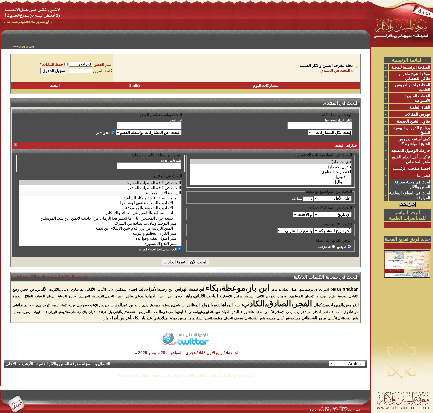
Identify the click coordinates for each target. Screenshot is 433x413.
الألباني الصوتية (348, 296)
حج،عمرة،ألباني (23, 305)
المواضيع (341, 247)
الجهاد (161, 296)
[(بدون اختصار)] (270, 166)
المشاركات (324, 247)
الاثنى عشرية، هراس (249, 296)
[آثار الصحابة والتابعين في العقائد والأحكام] (100, 213)
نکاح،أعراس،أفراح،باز (121, 318)
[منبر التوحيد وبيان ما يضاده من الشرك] (100, 223)
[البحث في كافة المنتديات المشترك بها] (100, 187)
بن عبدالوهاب (122, 305)
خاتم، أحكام (321, 312)
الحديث (119, 296)
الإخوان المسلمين (302, 296)
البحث (55, 85)
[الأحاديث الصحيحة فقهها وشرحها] (100, 203)
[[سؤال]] (270, 181)
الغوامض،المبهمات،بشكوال (336, 305)
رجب (296, 312)
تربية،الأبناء (67, 305)
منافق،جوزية (177, 318)
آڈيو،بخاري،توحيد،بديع (314, 289)
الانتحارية (226, 296)
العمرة (16, 296)
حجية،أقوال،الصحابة (345, 312)
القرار (237, 305)
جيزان (38, 305)
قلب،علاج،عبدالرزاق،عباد (59, 312)
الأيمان (332, 296)
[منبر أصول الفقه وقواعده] (100, 238)
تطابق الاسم (103, 133)
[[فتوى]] (270, 176)
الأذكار (111, 290)
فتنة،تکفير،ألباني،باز (122, 312)
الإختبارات (321, 296)
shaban (351, 289)
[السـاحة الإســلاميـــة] (100, 193)
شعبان (259, 312)
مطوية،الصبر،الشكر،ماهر (205, 318)
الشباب (40, 296)
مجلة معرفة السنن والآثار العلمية (327, 65)
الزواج (51, 296)
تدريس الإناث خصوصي (93, 305)
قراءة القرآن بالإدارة (91, 312)
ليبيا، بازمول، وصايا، (26, 312)
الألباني (101, 289)
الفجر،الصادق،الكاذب (277, 303)
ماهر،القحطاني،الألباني (343, 318)
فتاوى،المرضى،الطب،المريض (162, 312)
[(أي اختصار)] (270, 161)
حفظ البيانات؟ (51, 64)
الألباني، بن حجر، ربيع (29, 289)
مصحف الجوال (234, 318)
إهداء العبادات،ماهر (284, 289)
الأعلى (11, 364)
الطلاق (28, 296)
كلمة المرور (102, 71)
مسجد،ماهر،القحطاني (260, 318)
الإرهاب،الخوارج (276, 296)
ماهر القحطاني (314, 318)
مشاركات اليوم (265, 85)
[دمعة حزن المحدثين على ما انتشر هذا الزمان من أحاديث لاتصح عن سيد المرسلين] (100, 218)
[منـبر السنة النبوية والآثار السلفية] (100, 198)
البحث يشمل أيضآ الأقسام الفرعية (157, 249)
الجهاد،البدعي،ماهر (140, 296)
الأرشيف (26, 364)
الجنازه (170, 296)
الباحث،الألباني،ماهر (201, 296)
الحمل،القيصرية (103, 296)
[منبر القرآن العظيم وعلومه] (100, 233)
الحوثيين (84, 296)
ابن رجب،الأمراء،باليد (156, 289)
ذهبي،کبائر (306, 312)
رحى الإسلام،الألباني (278, 312)
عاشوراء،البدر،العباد (238, 312)
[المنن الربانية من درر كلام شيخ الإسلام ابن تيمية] (100, 228)
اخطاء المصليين (126, 289)
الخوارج (73, 296)
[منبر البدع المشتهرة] (100, 243)
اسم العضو (103, 64)
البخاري (179, 296)
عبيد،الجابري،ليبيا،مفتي (204, 312)
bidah (335, 289)
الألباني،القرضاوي (83, 289)
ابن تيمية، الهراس (189, 289)
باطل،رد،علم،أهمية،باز (165, 305)
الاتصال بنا (101, 364)
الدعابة (62, 296)
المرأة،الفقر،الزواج (217, 305)
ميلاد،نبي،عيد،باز (154, 318)
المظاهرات (191, 305)
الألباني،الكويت (59, 289)
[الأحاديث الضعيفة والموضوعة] (100, 208)
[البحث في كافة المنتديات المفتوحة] (100, 182)
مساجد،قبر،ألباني (288, 318)
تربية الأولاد (50, 305)
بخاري (145, 305)
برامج (137, 305)
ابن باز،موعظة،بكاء (237, 287)
